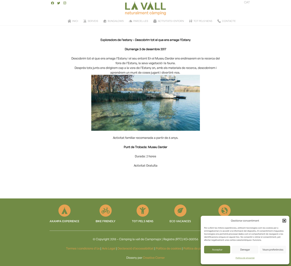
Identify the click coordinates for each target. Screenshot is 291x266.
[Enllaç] (145, 8)
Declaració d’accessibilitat (136, 248)
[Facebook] (53, 3)
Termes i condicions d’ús (83, 248)
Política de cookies (168, 248)
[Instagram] (65, 3)
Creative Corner (154, 257)
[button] (284, 220)
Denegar (245, 249)
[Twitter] (59, 3)
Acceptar (217, 249)
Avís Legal (108, 248)
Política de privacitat (245, 258)
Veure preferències (272, 249)
